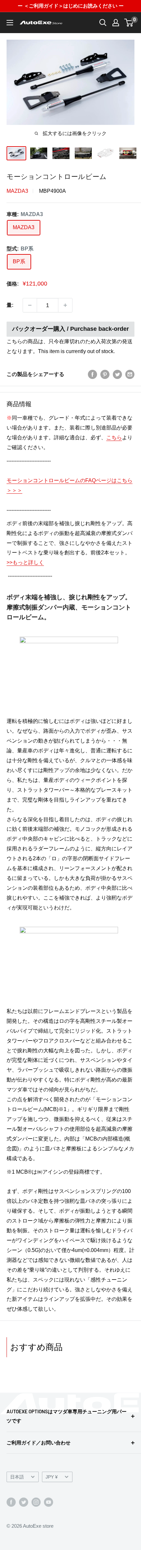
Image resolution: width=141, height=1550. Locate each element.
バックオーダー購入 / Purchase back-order (70, 329)
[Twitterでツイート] (117, 374)
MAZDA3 (17, 191)
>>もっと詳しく (25, 562)
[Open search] (103, 22)
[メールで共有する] (129, 374)
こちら (114, 437)
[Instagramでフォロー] (36, 1502)
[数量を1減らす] (30, 305)
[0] (129, 23)
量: (10, 305)
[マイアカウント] (115, 22)
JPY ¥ (52, 1477)
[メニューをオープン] (10, 22)
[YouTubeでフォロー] (48, 1502)
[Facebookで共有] (92, 374)
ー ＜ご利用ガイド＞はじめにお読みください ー (71, 6)
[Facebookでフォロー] (11, 1502)
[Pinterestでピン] (105, 374)
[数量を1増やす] (65, 305)
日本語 (17, 1477)
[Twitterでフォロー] (23, 1502)
